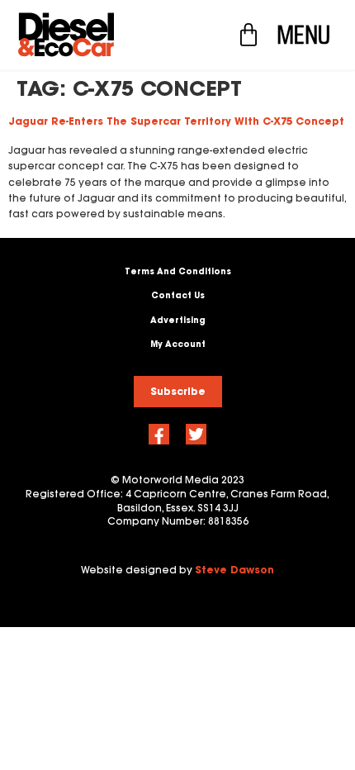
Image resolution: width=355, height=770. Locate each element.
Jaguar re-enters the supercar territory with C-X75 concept (176, 121)
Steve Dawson (234, 569)
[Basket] (248, 34)
